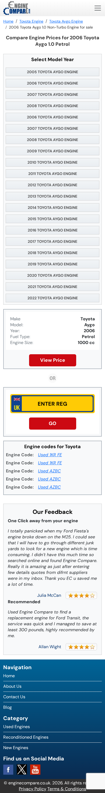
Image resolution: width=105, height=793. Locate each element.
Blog (7, 707)
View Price (52, 360)
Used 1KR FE (50, 455)
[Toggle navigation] (98, 8)
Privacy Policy (32, 789)
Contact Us (14, 697)
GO (52, 423)
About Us (12, 686)
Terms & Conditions (66, 789)
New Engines (15, 747)
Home (9, 676)
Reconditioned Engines (25, 737)
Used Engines (16, 726)
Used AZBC (49, 471)
